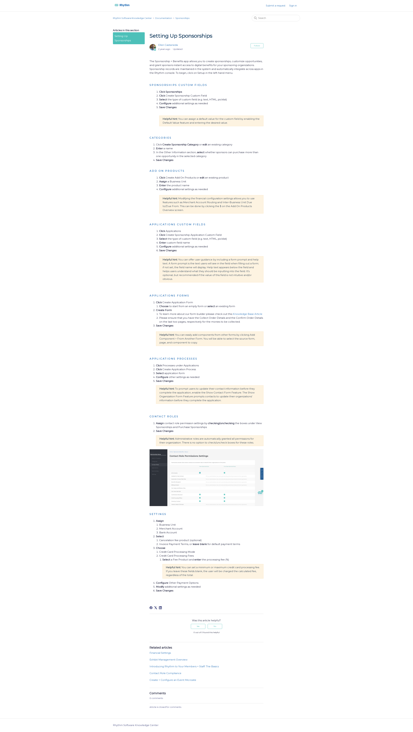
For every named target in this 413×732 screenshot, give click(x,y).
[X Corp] (155, 607)
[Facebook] (151, 607)
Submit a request (275, 5)
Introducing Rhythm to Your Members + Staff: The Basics (184, 666)
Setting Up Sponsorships (123, 38)
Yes (198, 626)
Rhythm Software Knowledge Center (132, 18)
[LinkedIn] (160, 607)
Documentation (163, 18)
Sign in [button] (293, 5)
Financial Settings (160, 652)
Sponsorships (182, 18)
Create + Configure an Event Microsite (173, 679)
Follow (257, 45)
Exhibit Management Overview (168, 659)
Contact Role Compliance (165, 673)
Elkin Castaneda (168, 44)
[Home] (122, 7)
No (215, 626)
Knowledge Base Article (247, 313)
